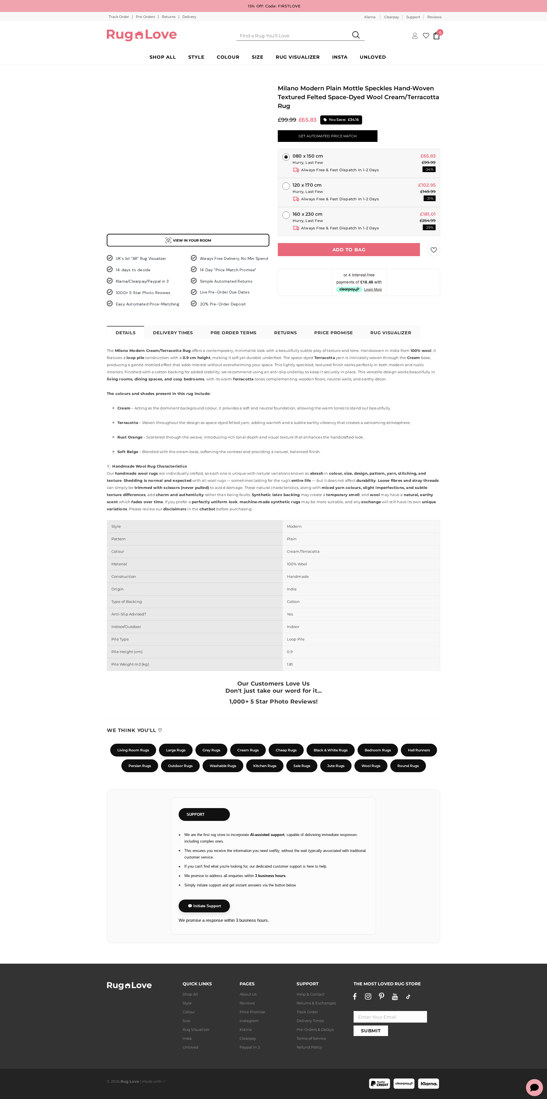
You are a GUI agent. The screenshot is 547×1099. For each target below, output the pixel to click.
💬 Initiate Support (204, 906)
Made (147, 1081)
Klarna (369, 17)
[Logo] (142, 35)
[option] (117, 109)
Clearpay (391, 17)
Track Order (119, 17)
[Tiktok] (408, 996)
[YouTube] (395, 996)
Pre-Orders (146, 17)
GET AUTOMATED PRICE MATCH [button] (328, 136)
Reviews (434, 17)
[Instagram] (368, 996)
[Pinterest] (381, 996)
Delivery (189, 17)
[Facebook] (355, 996)
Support (413, 17)
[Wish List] (433, 249)
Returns (169, 17)
